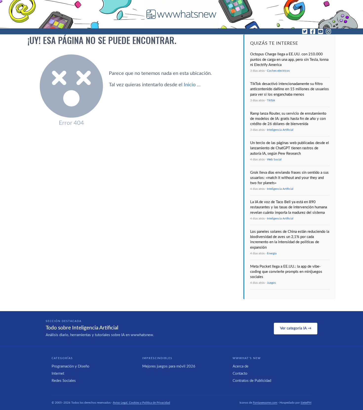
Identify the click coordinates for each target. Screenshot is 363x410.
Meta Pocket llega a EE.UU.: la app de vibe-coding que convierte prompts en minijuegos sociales (286, 272)
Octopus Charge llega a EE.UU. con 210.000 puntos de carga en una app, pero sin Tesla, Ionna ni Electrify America (289, 59)
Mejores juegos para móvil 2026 (168, 366)
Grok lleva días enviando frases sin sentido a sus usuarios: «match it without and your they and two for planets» (289, 178)
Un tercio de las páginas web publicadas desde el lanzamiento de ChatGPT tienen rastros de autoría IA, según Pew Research (289, 148)
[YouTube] (320, 31)
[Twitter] (305, 31)
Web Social (274, 159)
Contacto (240, 373)
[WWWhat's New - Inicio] (181, 14)
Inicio (195, 84)
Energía (272, 253)
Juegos (271, 282)
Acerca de (240, 366)
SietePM (306, 402)
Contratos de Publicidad (252, 381)
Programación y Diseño (70, 366)
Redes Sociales (64, 381)
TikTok (271, 100)
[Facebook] (313, 31)
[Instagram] (328, 31)
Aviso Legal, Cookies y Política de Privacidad (141, 402)
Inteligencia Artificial (280, 129)
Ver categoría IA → (295, 328)
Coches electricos (278, 70)
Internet (58, 373)
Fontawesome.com (265, 402)
